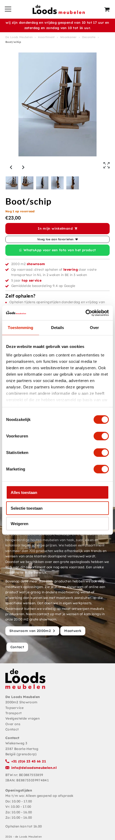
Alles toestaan (24, 492)
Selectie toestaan (27, 508)
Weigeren (19, 523)
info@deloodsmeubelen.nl (34, 768)
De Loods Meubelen (19, 37)
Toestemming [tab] (20, 327)
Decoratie (89, 37)
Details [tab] (57, 327)
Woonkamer (68, 37)
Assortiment (46, 37)
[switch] (101, 436)
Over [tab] (94, 327)
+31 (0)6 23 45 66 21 (28, 761)
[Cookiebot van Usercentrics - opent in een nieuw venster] (85, 312)
